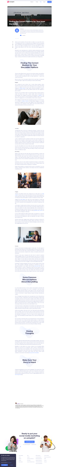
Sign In (44, 1)
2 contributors (23, 35)
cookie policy (9, 462)
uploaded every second (38, 210)
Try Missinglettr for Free (29, 441)
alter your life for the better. (34, 352)
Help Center (28, 460)
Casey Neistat (22, 199)
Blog (40, 1)
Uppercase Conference (30, 458)
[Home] (10, 2)
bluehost (40, 95)
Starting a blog (22, 88)
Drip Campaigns (21, 455)
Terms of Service (46, 455)
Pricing (37, 1)
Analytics (20, 460)
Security (45, 460)
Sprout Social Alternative (39, 463)
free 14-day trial (17, 374)
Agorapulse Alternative (39, 460)
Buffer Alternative (38, 455)
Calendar (20, 458)
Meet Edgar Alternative (39, 458)
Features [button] (31, 1)
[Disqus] (29, 392)
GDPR (45, 458)
